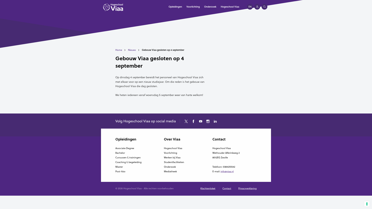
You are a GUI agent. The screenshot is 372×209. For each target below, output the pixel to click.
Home (118, 50)
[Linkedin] (215, 121)
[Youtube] (200, 121)
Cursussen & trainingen (128, 157)
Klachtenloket (207, 188)
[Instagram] (208, 121)
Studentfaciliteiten (174, 162)
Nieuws (132, 50)
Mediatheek (170, 171)
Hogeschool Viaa (173, 148)
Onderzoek (170, 166)
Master (119, 166)
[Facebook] (193, 121)
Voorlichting (170, 152)
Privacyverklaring (247, 188)
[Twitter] (186, 121)
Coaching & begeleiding (128, 162)
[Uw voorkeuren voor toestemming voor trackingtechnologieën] (367, 204)
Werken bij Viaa (172, 157)
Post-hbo (120, 171)
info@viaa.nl (227, 171)
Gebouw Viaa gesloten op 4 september (149, 62)
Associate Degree (124, 148)
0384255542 (229, 166)
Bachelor (120, 152)
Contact (226, 188)
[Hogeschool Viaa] (113, 8)
